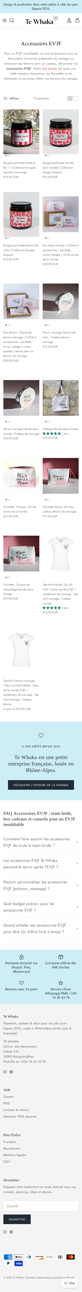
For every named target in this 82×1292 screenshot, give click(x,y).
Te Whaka (18, 1277)
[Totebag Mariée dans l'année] (61, 398)
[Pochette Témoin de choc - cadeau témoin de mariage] (61, 475)
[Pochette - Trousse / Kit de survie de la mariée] (21, 475)
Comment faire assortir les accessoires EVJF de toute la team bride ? (36, 842)
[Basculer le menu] (4, 20)
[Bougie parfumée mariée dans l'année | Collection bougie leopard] (61, 131)
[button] (52, 433)
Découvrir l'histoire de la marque (41, 785)
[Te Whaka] (41, 20)
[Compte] (68, 20)
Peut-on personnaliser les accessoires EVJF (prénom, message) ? (35, 885)
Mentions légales (14, 1155)
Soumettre (17, 1219)
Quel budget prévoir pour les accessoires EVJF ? (28, 907)
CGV (6, 1161)
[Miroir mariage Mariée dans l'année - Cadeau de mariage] (21, 398)
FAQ (6, 1103)
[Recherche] (14, 20)
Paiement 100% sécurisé (19, 1116)
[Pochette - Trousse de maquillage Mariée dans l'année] (21, 553)
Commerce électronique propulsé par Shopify (49, 1277)
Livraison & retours (16, 1110)
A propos (9, 1141)
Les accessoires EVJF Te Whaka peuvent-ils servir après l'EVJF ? (30, 863)
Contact (8, 1096)
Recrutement (11, 1148)
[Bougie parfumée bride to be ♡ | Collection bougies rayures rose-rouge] (21, 131)
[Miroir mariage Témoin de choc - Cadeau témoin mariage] (61, 301)
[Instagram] (5, 1071)
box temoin (49, 68)
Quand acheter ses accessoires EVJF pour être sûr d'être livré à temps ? (34, 928)
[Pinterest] (11, 1071)
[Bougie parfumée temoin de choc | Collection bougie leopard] (21, 214)
